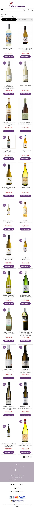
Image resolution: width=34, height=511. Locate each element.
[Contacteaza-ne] (24, 10)
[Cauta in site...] (32, 10)
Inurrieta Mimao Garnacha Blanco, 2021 (9, 333)
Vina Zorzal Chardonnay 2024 (8, 188)
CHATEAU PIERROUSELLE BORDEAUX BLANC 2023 (8, 152)
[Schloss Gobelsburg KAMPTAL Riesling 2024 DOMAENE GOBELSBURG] (9, 393)
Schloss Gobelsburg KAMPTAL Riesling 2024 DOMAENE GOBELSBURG (8, 408)
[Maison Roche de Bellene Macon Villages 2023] (9, 356)
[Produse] (2, 10)
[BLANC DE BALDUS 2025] (25, 142)
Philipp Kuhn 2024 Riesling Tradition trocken (25, 407)
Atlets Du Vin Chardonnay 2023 (25, 258)
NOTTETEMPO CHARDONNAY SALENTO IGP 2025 (25, 371)
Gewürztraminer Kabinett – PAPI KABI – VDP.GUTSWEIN (9, 445)
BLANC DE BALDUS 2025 (25, 151)
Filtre (9, 19)
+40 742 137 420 (18, 477)
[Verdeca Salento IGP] (25, 72)
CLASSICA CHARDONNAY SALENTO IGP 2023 (8, 87)
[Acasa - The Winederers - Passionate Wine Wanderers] (17, 4)
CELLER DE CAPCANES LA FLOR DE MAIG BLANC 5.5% (25, 50)
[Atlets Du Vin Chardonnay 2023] (25, 245)
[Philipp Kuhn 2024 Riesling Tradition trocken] (25, 393)
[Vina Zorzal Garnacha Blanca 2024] (9, 244)
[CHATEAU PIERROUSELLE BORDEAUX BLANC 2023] (9, 142)
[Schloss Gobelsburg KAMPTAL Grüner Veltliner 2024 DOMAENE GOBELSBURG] (9, 282)
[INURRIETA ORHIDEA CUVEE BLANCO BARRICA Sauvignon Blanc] (25, 319)
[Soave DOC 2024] (25, 174)
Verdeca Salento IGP (25, 85)
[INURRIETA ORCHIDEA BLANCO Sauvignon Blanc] (9, 109)
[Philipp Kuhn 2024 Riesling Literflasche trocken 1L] (25, 282)
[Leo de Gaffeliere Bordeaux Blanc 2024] (25, 209)
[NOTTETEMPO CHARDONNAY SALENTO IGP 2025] (25, 356)
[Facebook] (15, 470)
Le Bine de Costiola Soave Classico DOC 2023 (25, 444)
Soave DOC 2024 (25, 187)
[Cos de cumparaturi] (28, 10)
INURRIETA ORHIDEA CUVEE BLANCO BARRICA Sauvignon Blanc (25, 334)
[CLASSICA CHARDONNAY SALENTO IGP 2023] (9, 72)
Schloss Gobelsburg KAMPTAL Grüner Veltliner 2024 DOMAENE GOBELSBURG (8, 296)
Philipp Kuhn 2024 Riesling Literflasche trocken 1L (25, 296)
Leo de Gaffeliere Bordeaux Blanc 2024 (25, 221)
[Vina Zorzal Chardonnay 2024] (9, 174)
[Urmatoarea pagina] (31, 457)
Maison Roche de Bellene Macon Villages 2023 (8, 371)
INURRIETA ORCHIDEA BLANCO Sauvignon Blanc (8, 124)
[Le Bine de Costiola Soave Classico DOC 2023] (25, 430)
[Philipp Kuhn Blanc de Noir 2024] (9, 209)
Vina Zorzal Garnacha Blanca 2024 (9, 258)
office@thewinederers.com (18, 479)
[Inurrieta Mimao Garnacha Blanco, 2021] (9, 319)
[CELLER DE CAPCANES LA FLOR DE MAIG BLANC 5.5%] (25, 35)
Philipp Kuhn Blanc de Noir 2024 (9, 221)
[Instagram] (18, 470)
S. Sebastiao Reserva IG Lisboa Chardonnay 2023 (25, 123)
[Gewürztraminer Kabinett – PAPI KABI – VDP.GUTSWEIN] (9, 431)
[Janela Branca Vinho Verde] (9, 35)
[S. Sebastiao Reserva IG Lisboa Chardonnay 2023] (25, 109)
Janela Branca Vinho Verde (8, 49)
